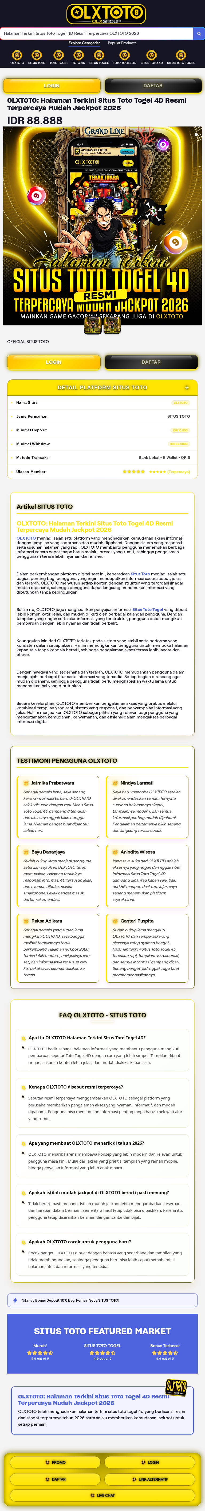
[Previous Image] (7, 227)
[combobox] (97, 34)
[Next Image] (197, 227)
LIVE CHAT (106, 1494)
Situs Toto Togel (147, 609)
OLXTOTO (26, 538)
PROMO (59, 1463)
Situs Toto (140, 574)
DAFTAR (153, 85)
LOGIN (52, 85)
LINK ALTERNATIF (153, 1479)
